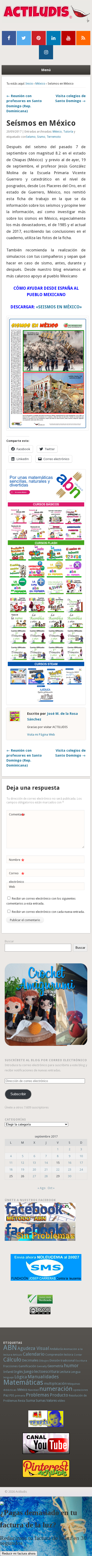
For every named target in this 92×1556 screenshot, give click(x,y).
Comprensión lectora (59, 1354)
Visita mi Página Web (41, 734)
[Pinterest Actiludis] (46, 1468)
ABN (10, 1348)
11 (11, 1162)
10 (81, 1156)
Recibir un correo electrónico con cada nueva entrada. (48, 912)
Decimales (30, 1360)
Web (12, 886)
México (40, 83)
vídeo (61, 1400)
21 (46, 1169)
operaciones (80, 1390)
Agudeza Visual (33, 1348)
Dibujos (44, 1360)
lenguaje (8, 1377)
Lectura (64, 1372)
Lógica (20, 1376)
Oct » (51, 1188)
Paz (6, 1395)
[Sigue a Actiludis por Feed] (83, 38)
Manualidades (43, 1376)
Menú (46, 70)
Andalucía (56, 1349)
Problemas (37, 1395)
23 (69, 1169)
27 (34, 1176)
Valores (51, 1400)
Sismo (41, 136)
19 (22, 1169)
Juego (28, 1371)
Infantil (8, 1372)
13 (34, 1162)
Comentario (17, 815)
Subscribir (18, 1094)
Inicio (29, 83)
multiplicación (55, 1383)
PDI (11, 1395)
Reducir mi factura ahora (18, 1553)
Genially (42, 1366)
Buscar (9, 941)
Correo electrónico (16, 877)
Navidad (33, 1390)
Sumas (41, 1400)
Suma (30, 1400)
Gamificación (27, 1366)
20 (34, 1169)
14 (46, 1162)
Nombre (16, 861)
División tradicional (62, 1360)
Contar (78, 1354)
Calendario (34, 1354)
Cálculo (12, 1359)
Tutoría (68, 131)
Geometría (55, 1366)
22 (57, 1169)
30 (69, 1176)
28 (46, 1176)
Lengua (75, 1372)
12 (22, 1162)
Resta (21, 1400)
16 (69, 1162)
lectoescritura (46, 1371)
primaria (20, 1395)
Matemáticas (23, 1382)
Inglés (18, 1372)
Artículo (17, 1354)
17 (81, 1162)
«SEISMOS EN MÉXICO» (59, 307)
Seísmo (31, 136)
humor (71, 1365)
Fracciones (10, 1366)
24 (81, 1169)
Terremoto (54, 136)
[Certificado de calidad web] (40, 1304)
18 (11, 1169)
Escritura (81, 1360)
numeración (55, 1388)
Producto (59, 1394)
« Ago (42, 1188)
